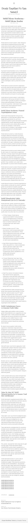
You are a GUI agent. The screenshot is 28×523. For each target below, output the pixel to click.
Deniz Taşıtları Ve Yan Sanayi (14, 10)
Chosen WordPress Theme (8, 520)
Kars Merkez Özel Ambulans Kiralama (11, 508)
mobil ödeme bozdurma (7, 480)
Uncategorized (11, 494)
